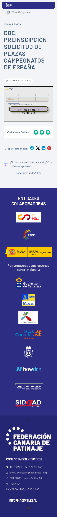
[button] (28, 419)
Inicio (7, 24)
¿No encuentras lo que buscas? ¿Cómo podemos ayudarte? (31, 164)
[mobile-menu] (51, 5)
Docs (17, 24)
